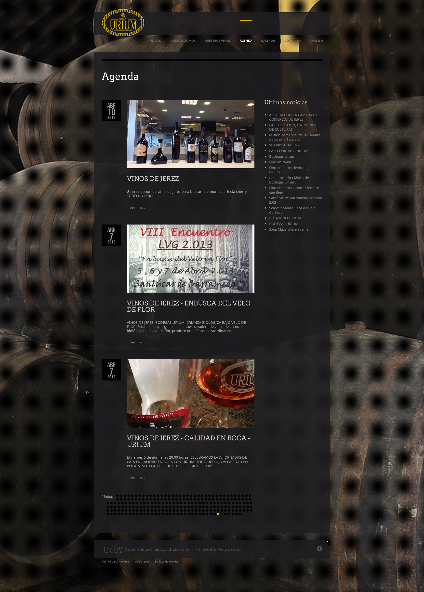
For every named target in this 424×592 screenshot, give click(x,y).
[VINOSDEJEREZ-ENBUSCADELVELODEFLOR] (189, 306)
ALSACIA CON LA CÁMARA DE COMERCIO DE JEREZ (293, 117)
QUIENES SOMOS (183, 41)
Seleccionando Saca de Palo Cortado (292, 210)
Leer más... (137, 207)
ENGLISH (316, 41)
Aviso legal (142, 561)
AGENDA (246, 41)
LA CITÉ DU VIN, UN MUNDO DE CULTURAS (293, 127)
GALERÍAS (268, 41)
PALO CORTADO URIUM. (289, 150)
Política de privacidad (115, 561)
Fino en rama (280, 162)
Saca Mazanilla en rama (288, 229)
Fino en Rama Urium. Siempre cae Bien (294, 190)
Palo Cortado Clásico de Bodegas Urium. (289, 179)
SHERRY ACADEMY (284, 145)
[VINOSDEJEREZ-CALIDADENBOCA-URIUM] (189, 441)
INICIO (156, 41)
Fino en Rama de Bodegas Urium (290, 169)
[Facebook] (319, 548)
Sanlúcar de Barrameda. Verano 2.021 (295, 200)
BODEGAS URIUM (283, 223)
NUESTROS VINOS (217, 41)
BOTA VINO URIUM (285, 218)
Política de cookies (167, 561)
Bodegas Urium (282, 156)
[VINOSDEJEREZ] (153, 178)
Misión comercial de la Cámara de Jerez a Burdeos (294, 137)
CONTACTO (292, 41)
